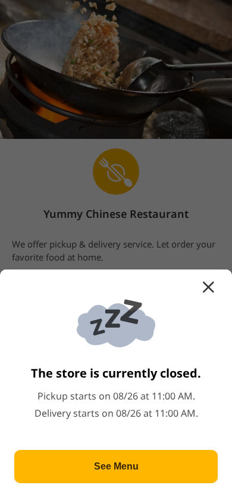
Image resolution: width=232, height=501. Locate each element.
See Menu (116, 466)
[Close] (208, 287)
